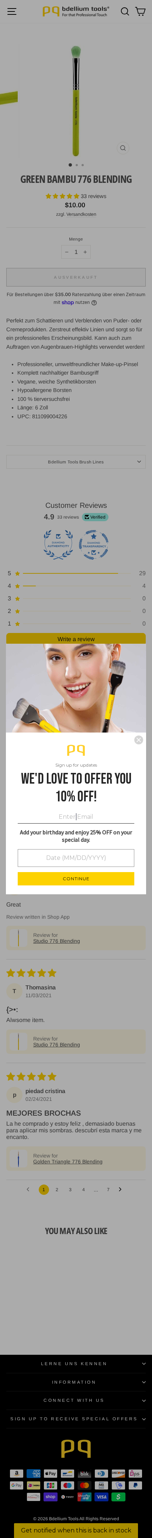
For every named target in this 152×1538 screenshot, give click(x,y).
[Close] (138, 740)
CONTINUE (76, 878)
